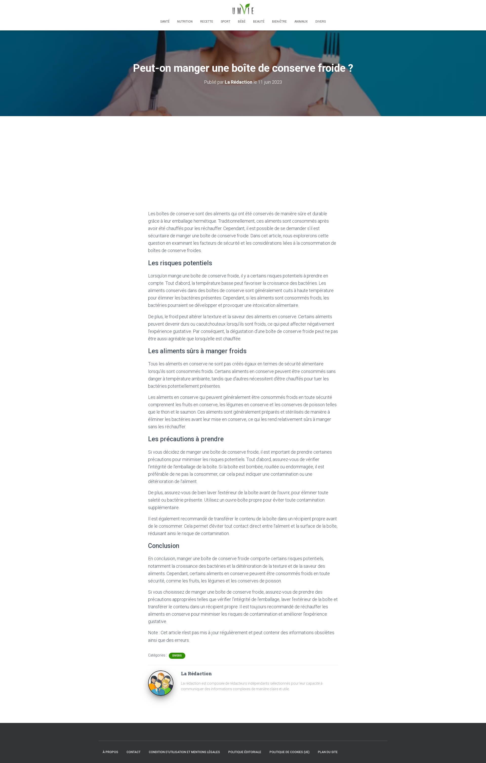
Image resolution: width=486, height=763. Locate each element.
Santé (165, 21)
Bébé (242, 21)
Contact (133, 752)
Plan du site (328, 752)
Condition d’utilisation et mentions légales (184, 752)
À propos (110, 752)
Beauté (259, 21)
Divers (320, 21)
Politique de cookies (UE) (290, 752)
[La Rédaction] (160, 683)
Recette (206, 21)
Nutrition (185, 21)
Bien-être (279, 21)
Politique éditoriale (244, 752)
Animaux (301, 21)
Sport (225, 21)
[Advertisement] (243, 154)
